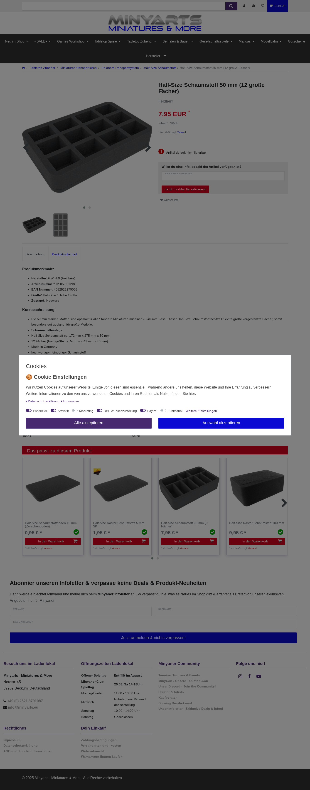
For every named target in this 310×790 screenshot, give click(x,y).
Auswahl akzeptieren (221, 423)
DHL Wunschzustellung (120, 411)
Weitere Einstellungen (201, 411)
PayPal (152, 411)
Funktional (174, 411)
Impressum (71, 401)
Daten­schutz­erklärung (43, 401)
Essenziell (40, 411)
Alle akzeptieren (88, 423)
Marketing (86, 411)
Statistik (63, 411)
